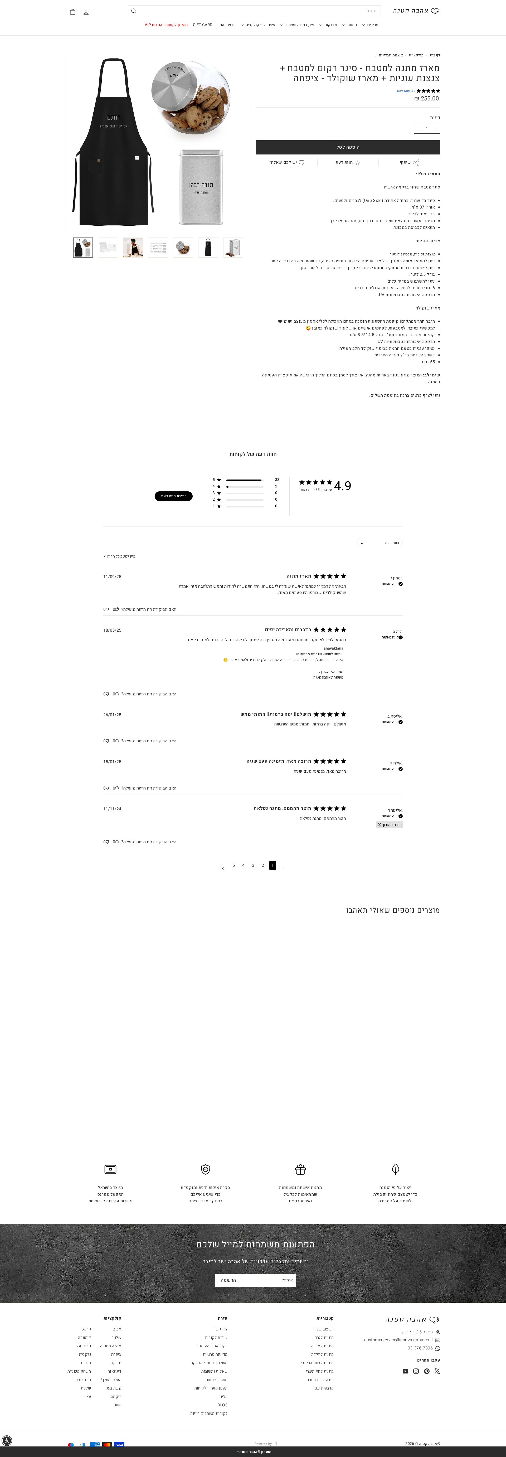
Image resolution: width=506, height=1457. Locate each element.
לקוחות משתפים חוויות (208, 1413)
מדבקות (330, 25)
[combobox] (254, 11)
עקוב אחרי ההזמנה (212, 1346)
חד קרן (115, 1363)
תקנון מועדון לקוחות (211, 1388)
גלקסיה (85, 1354)
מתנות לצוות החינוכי (317, 1363)
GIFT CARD (202, 25)
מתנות (351, 25)
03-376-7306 (420, 1348)
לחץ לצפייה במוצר (408, 1020)
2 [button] (263, 865)
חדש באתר (227, 25)
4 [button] (243, 865)
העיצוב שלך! (323, 1329)
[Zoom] (158, 141)
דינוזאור (114, 1371)
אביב (117, 1329)
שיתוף (405, 162)
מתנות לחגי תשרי (320, 1371)
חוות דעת (344, 162)
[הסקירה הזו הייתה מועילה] (117, 609)
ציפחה (116, 1354)
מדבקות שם (324, 1388)
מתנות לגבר (324, 1337)
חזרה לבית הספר (320, 1380)
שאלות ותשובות (214, 1371)
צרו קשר (221, 1329)
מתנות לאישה (322, 1346)
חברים (86, 1363)
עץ (89, 1397)
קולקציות (416, 55)
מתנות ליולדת (322, 1354)
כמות (435, 117)
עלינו (223, 1397)
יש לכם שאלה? (283, 162)
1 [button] (272, 865)
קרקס (86, 1329)
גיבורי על (83, 1346)
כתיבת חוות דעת (174, 496)
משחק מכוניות (79, 1371)
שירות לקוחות (216, 1337)
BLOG (222, 1405)
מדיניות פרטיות (215, 1354)
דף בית (434, 55)
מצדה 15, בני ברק (417, 1332)
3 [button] (253, 865)
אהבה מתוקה (110, 1346)
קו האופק (83, 1380)
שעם (117, 1405)
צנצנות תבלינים (391, 55)
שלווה (116, 1337)
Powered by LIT (266, 1443)
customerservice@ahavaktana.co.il (409, 1340)
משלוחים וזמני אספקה (209, 1363)
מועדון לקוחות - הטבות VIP (166, 25)
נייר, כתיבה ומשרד (299, 25)
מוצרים (372, 25)
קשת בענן (113, 1388)
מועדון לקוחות (215, 1380)
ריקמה (116, 1397)
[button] (253, 1451)
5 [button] (233, 865)
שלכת (86, 1388)
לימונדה (84, 1337)
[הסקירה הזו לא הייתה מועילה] (107, 609)
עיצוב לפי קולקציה (260, 25)
